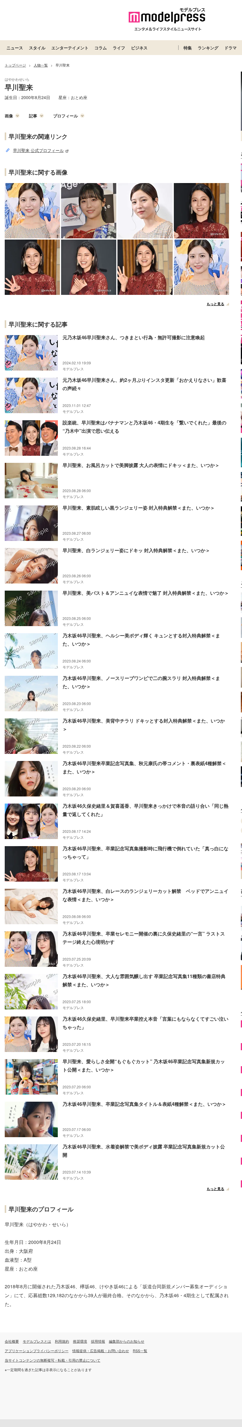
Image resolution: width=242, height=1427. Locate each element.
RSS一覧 (140, 1350)
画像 (9, 116)
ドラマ (230, 48)
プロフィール (65, 116)
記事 (33, 116)
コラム (100, 48)
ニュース (14, 48)
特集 (188, 48)
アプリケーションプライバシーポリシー (36, 1350)
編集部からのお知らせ (126, 1341)
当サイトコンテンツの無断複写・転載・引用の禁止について (52, 1360)
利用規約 (62, 1341)
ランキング (208, 48)
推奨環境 (80, 1341)
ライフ (119, 48)
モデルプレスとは (37, 1341)
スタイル (37, 48)
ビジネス (139, 48)
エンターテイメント (70, 48)
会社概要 (12, 1341)
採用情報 (98, 1341)
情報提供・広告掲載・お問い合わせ (100, 1350)
